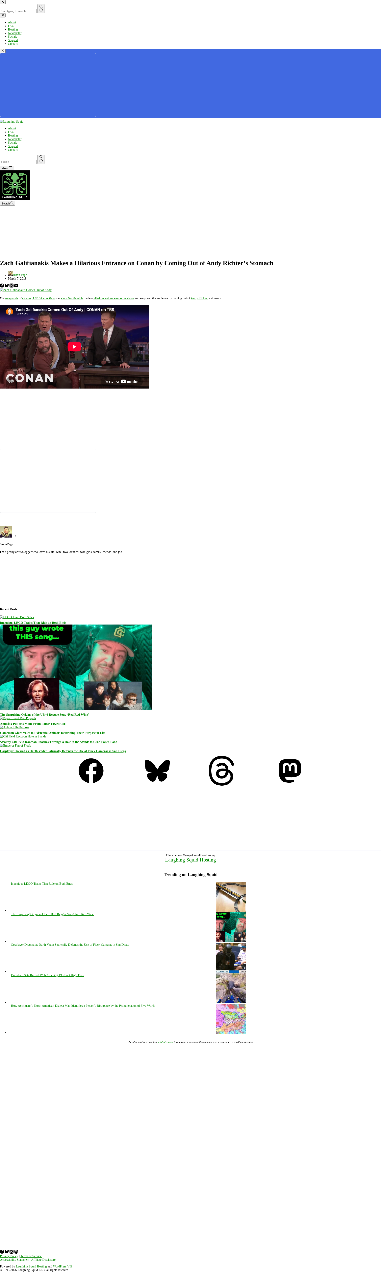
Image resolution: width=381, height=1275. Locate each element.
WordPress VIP (62, 1266)
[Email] (16, 286)
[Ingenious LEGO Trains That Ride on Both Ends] (17, 617)
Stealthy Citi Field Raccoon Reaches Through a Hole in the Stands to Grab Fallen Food (58, 742)
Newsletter (14, 139)
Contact (13, 149)
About (12, 128)
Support (13, 146)
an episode (11, 298)
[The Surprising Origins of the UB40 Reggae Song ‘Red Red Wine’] (76, 709)
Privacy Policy (9, 1256)
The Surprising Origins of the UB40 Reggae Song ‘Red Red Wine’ (44, 714)
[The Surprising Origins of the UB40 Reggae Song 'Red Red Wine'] (231, 941)
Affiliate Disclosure (43, 1259)
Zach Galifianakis (72, 298)
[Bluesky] (7, 286)
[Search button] (41, 159)
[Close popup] (3, 51)
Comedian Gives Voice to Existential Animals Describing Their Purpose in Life (52, 732)
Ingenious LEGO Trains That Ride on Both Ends (33, 622)
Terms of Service (31, 1256)
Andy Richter (199, 298)
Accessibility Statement (14, 1259)
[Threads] (12, 286)
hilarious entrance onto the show (113, 298)
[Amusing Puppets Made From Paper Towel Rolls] (18, 718)
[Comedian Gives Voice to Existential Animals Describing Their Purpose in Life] (14, 727)
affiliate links (165, 1041)
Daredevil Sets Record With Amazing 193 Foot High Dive (47, 975)
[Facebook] (2, 286)
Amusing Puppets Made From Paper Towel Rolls (33, 723)
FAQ (11, 132)
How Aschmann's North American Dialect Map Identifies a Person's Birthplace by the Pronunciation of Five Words (83, 1005)
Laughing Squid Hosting (190, 860)
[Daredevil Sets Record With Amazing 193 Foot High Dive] (231, 1002)
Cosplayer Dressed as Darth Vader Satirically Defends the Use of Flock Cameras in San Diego (63, 751)
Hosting (13, 135)
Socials (12, 142)
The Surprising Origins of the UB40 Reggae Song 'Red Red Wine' (52, 914)
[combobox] (18, 162)
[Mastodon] (290, 784)
